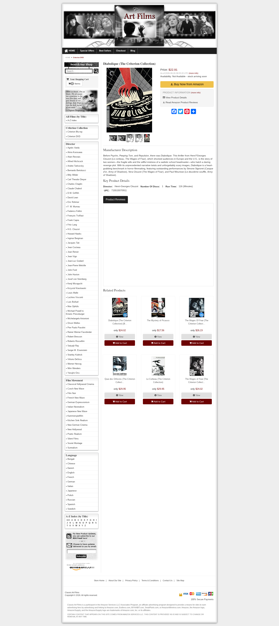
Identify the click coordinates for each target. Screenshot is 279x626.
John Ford (72, 270)
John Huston (73, 274)
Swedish (71, 509)
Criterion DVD (78, 57)
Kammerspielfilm (75, 416)
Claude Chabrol (74, 188)
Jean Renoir (73, 252)
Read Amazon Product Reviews (181, 102)
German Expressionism (78, 402)
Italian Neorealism (75, 407)
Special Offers (87, 50)
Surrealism (72, 447)
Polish (70, 495)
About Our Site (114, 580)
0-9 (68, 520)
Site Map (180, 580)
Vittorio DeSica (74, 359)
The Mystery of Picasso (158, 320)
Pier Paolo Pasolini (76, 327)
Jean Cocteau (73, 247)
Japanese (72, 491)
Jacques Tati (73, 243)
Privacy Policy (131, 580)
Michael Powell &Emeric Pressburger (75, 312)
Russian (71, 500)
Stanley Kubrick (74, 355)
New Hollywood (74, 429)
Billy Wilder (72, 175)
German (71, 481)
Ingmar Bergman (75, 238)
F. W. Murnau (73, 206)
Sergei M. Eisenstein (77, 350)
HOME (72, 50)
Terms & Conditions (150, 580)
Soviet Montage (74, 443)
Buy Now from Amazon (188, 84)
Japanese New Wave (77, 411)
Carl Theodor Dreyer (76, 179)
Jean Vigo (72, 256)
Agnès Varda (73, 148)
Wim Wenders (74, 368)
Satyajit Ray (73, 345)
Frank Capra (73, 220)
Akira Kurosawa (74, 152)
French (70, 477)
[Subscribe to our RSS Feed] (81, 536)
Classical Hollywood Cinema (80, 384)
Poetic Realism (74, 434)
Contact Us (167, 580)
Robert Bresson (74, 336)
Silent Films (73, 438)
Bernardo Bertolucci (76, 170)
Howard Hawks (74, 234)
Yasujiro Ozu (73, 373)
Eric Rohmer (73, 202)
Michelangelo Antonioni (78, 318)
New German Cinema (77, 425)
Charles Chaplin (74, 184)
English (70, 472)
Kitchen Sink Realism (77, 420)
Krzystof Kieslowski (76, 288)
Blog (132, 50)
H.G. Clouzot (73, 229)
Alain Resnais (73, 157)
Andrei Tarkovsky (75, 166)
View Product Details (176, 97)
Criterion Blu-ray (75, 132)
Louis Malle (72, 293)
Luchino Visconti (75, 297)
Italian (70, 486)
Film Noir (71, 393)
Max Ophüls (73, 306)
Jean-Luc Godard (75, 261)
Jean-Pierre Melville (76, 265)
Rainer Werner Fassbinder (79, 332)
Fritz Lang (72, 224)
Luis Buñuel (72, 302)
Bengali (70, 459)
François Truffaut (75, 215)
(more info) (193, 73)
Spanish (71, 504)
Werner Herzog (74, 364)
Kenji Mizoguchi (74, 283)
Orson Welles (73, 323)
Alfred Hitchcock (75, 161)
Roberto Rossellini (75, 341)
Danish (70, 468)
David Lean (72, 197)
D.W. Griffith (73, 193)
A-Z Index (72, 120)
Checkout (120, 50)
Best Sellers (105, 50)
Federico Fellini (74, 211)
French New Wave (76, 398)
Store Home (99, 580)
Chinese (71, 463)
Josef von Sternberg (76, 279)
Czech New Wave (75, 388)
